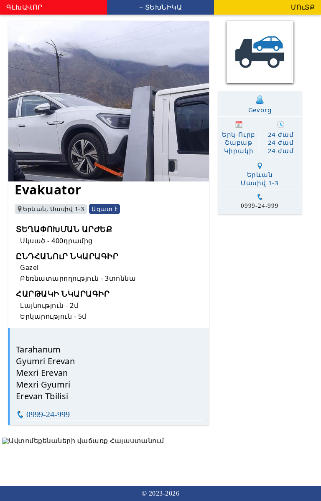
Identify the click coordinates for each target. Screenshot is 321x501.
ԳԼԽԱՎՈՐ (24, 7)
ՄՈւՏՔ (303, 7)
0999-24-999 (48, 414)
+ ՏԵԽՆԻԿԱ (160, 7)
